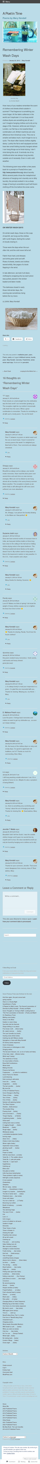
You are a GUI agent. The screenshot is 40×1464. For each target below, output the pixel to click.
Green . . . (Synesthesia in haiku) (13, 1189)
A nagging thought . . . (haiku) (12, 1125)
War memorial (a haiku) (10, 1246)
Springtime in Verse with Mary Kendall (14, 1040)
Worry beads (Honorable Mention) (13, 1324)
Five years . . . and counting (11, 1242)
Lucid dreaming (7, 1077)
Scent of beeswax (8, 1045)
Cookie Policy (11, 1453)
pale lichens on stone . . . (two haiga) (14, 1278)
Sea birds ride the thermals (11, 1024)
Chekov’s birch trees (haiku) (11, 1141)
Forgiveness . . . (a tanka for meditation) (15, 1072)
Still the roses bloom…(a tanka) (12, 1155)
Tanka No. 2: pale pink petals (11, 1159)
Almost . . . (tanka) (8, 1285)
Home (4, 1404)
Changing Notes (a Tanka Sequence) (14, 1301)
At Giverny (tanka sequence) (11, 1042)
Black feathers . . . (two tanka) (12, 1267)
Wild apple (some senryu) (10, 1310)
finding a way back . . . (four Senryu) (14, 1276)
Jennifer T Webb (9, 829)
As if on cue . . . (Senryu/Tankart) (13, 1333)
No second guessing (9, 1283)
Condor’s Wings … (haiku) (10, 1340)
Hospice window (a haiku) (10, 1288)
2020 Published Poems (10, 1409)
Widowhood (6, 1207)
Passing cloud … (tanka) (10, 1111)
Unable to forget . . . (9, 1223)
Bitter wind (6, 1169)
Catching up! (6, 1166)
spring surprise (7, 999)
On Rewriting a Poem (9, 1015)
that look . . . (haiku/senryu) (11, 1253)
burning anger (7, 1136)
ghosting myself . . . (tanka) (11, 1148)
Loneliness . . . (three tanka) (11, 1274)
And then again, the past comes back (14, 997)
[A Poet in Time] (20, 32)
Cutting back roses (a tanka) (11, 1123)
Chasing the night (8, 1233)
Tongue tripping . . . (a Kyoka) (12, 1116)
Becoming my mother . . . (10, 1203)
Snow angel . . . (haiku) (10, 1343)
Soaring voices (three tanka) (11, 1036)
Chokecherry (6, 1182)
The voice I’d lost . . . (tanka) (11, 1212)
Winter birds (6, 1065)
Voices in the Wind (8, 1020)
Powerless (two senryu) (10, 1235)
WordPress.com (7, 1374)
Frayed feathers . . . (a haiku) (11, 1290)
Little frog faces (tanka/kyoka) (11, 1173)
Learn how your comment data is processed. (20, 920)
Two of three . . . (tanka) (10, 1097)
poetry (10, 357)
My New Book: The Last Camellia (13, 1427)
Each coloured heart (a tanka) (12, 1292)
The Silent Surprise (8, 1104)
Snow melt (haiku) (8, 1198)
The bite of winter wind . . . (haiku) (13, 1194)
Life (4, 1214)
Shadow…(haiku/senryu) (10, 1107)
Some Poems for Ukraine (10, 1075)
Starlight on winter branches (11, 1249)
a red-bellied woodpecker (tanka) (12, 1134)
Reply (6, 423)
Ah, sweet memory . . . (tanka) (12, 1031)
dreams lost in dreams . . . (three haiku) (15, 1260)
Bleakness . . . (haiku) (9, 1127)
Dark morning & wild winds (11, 1079)
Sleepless (6, 1185)
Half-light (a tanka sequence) (11, 1178)
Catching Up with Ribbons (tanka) (13, 1038)
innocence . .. (7, 1281)
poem (30, 355)
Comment (30, 912)
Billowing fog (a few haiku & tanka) (13, 1304)
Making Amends (7, 1068)
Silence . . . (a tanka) (9, 1294)
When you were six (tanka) (11, 1329)
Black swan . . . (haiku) (10, 1297)
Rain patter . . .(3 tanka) (10, 1299)
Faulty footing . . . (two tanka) (12, 1251)
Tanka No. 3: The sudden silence (13, 1157)
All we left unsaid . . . (9, 1237)
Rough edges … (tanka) (10, 1129)
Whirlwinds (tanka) (8, 1132)
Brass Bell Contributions (10, 1063)
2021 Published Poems (10, 1422)
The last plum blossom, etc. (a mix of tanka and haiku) (19, 1052)
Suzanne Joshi (8, 533)
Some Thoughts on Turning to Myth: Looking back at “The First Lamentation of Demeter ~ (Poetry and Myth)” (20, 1012)
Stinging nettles (7, 1049)
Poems (5, 357)
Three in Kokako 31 (9, 1230)
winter (32, 360)
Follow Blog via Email (9, 968)
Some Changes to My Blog (11, 1093)
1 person (12, 419)
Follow (7, 983)
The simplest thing (8, 1109)
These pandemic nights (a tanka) (13, 1175)
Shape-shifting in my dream (11, 1026)
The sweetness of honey (10, 1059)
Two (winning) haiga (9, 1210)
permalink (26, 362)
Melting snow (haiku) (9, 1017)
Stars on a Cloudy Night (10, 1002)
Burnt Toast (7, 371)
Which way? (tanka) (9, 1056)
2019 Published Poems (10, 1411)
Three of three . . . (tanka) (10, 1095)
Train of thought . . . (9, 1256)
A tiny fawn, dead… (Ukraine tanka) (13, 1054)
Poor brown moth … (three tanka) (13, 1029)
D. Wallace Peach (9, 712)
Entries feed (6, 1370)
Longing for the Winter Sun (28, 371)
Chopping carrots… (8, 1322)
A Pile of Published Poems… (11, 1091)
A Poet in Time (12, 13)
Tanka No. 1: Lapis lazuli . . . (11, 1162)
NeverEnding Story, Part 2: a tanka (13, 1315)
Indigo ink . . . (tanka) (9, 1269)
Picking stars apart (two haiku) (12, 1272)
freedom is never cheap (10, 1022)
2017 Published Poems (10, 1415)
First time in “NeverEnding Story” (13, 1317)
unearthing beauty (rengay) (11, 1258)
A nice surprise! (7, 1180)
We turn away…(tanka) (10, 1187)
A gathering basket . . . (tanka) (12, 1118)
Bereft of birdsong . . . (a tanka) (12, 1205)
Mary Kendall (26, 60)
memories (19, 360)
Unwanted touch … (8, 1320)
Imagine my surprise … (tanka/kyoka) (14, 1191)
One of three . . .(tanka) (10, 1100)
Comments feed (7, 1372)
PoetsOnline (26, 360)
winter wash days (8, 362)
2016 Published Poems (10, 1418)
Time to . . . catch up (9, 1313)
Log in (4, 1368)
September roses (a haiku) (11, 1146)
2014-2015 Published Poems (11, 1429)
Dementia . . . (7, 1226)
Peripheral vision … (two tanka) (12, 1196)
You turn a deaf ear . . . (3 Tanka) (13, 1200)
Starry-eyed (6, 1120)
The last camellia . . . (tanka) (11, 1086)
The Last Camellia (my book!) (12, 1033)
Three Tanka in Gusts (9, 1228)
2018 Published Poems (10, 1413)
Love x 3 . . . (6, 1217)
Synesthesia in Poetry (9, 1004)
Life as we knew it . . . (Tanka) (12, 1113)
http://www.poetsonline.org (13, 172)
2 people (12, 668)
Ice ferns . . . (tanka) (9, 1262)
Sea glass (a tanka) (8, 1171)
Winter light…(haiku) (9, 1336)
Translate (17, 1439)
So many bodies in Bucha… (11, 1061)
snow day (5, 1150)
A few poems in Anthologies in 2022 (14, 1047)
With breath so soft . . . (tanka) (12, 1327)
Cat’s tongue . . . (8, 1219)
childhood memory (24, 357)
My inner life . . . (8, 1088)
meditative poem (23, 355)
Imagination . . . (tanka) (10, 1084)
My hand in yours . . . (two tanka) (13, 1308)
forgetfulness (6, 1164)
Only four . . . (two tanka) (10, 1331)
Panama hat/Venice (9, 1070)
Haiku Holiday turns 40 (9, 1244)
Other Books (6, 1420)
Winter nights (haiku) (9, 1143)
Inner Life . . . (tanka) (9, 1081)
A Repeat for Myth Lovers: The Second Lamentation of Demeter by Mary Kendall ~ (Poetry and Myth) (19, 1007)
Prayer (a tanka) (7, 1152)
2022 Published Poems (10, 1425)
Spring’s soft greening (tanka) (11, 1102)
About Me (6, 1406)
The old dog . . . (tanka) (10, 1265)
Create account (7, 1365)
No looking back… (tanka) (10, 1338)
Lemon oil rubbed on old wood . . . (13, 1221)
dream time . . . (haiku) (10, 1139)
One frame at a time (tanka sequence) (14, 1306)
